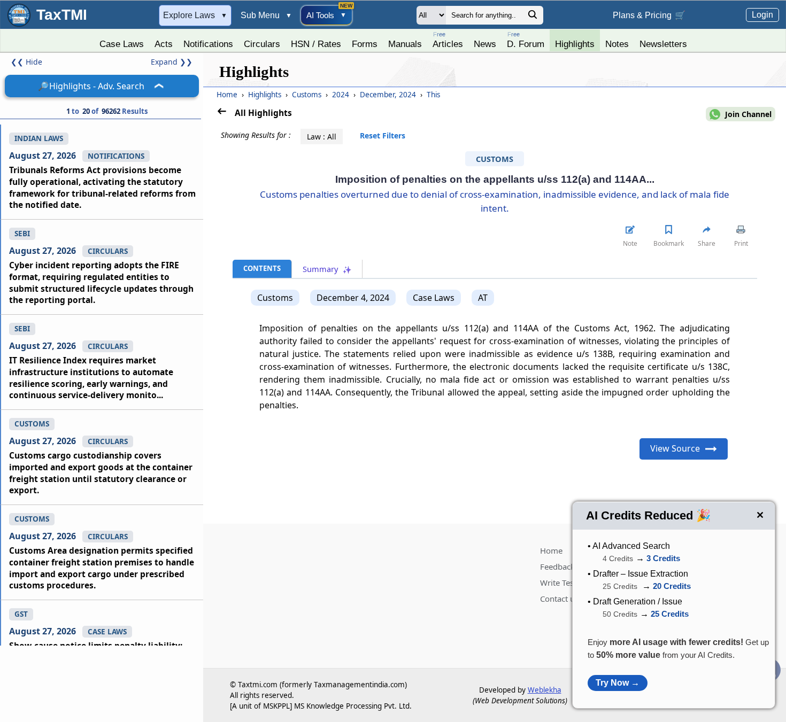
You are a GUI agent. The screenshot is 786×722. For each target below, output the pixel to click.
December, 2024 (389, 94)
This (433, 94)
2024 (341, 94)
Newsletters (663, 44)
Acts (164, 44)
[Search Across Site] (532, 17)
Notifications (208, 44)
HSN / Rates (316, 44)
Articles (448, 40)
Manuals (405, 44)
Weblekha (544, 690)
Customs (307, 94)
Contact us (559, 598)
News (485, 44)
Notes (617, 44)
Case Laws (121, 44)
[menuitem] (121, 41)
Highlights (575, 44)
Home (227, 94)
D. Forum (525, 40)
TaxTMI (61, 14)
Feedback (557, 566)
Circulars (262, 44)
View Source (675, 448)
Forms (364, 44)
